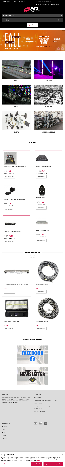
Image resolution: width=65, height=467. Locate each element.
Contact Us (22, 1)
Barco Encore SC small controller (15, 166)
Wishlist (4, 435)
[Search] (61, 15)
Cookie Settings (6, 464)
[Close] (62, 454)
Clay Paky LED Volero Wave (13, 231)
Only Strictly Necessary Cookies (53, 464)
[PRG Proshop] (32, 10)
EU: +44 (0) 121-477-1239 (53, 4)
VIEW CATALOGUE (9, 48)
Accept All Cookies (36, 464)
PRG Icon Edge (40, 197)
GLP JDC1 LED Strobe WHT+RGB (11, 321)
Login (4, 1)
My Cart (4, 432)
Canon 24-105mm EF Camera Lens (14, 199)
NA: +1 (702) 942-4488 (42, 4)
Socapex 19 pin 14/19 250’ (42, 321)
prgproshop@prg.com (46, 1)
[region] (32, 459)
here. (38, 460)
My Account (5, 426)
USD (15, 1)
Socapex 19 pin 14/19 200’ (42, 285)
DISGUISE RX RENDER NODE (43, 166)
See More (15, 402)
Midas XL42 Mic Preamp (43, 230)
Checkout (4, 438)
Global (9, 1)
